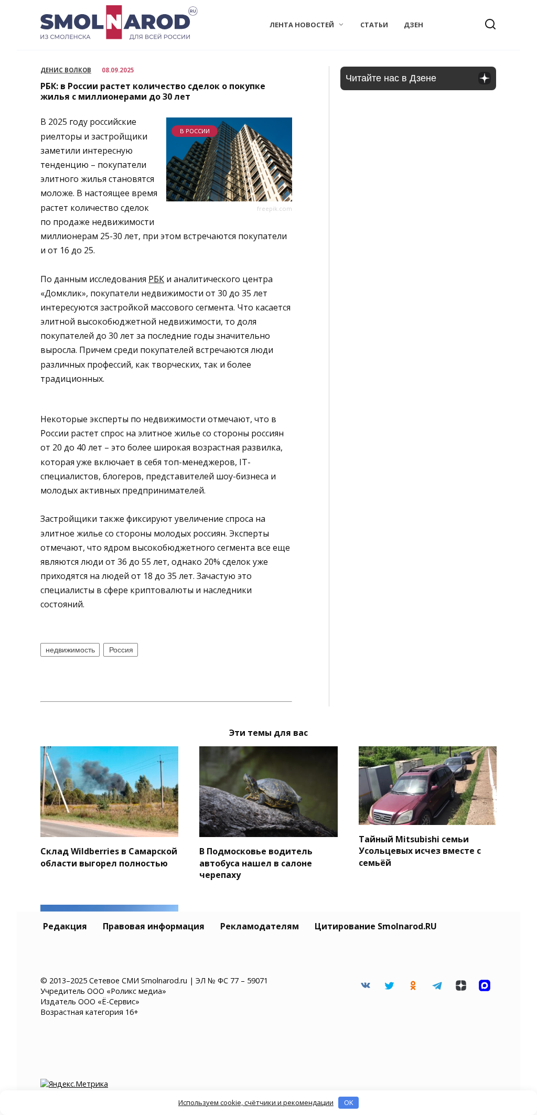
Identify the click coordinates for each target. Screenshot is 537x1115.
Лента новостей (302, 24)
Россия (121, 650)
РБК (156, 279)
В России (195, 131)
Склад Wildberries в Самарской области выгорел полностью (108, 857)
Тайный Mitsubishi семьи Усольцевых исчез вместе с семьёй (420, 851)
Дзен (413, 24)
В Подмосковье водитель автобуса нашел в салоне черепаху (256, 863)
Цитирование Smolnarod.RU (376, 926)
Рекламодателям (259, 926)
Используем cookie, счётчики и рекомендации (256, 1102)
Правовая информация (154, 926)
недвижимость (70, 650)
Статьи (374, 24)
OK (348, 1102)
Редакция (65, 926)
